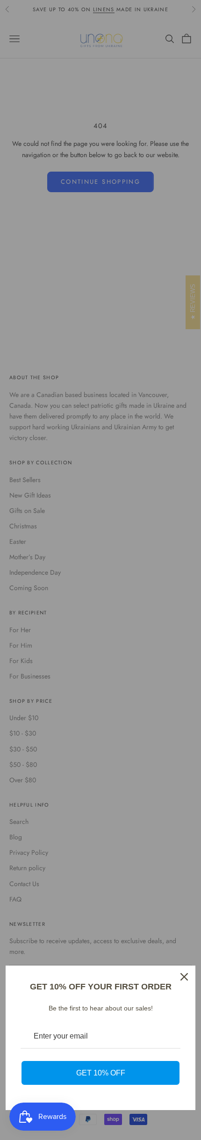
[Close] (184, 977)
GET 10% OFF (100, 1073)
